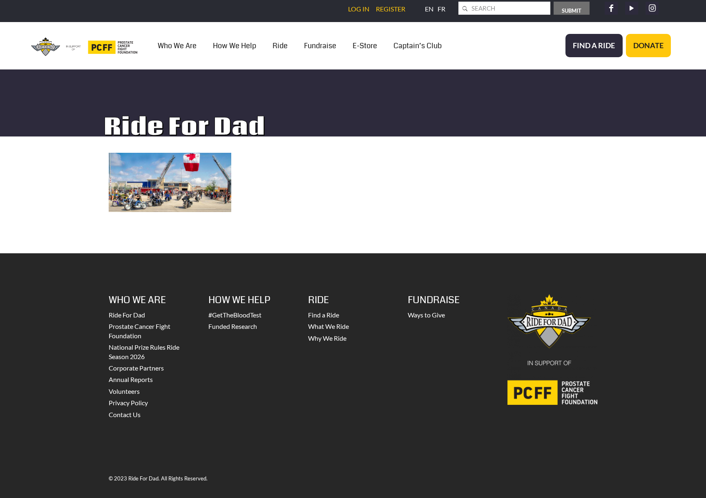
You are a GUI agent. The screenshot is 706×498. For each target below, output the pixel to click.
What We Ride (328, 326)
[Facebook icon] (611, 8)
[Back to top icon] (666, 481)
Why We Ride (327, 338)
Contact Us (125, 414)
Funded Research (232, 326)
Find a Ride (323, 315)
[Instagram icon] (652, 8)
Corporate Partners (136, 368)
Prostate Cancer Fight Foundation (139, 330)
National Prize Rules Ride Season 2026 (144, 351)
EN (429, 9)
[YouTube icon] (631, 8)
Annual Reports (131, 379)
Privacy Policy (128, 402)
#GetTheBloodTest (234, 315)
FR (441, 9)
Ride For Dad (127, 315)
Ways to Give (426, 315)
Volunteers (124, 391)
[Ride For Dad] (84, 45)
